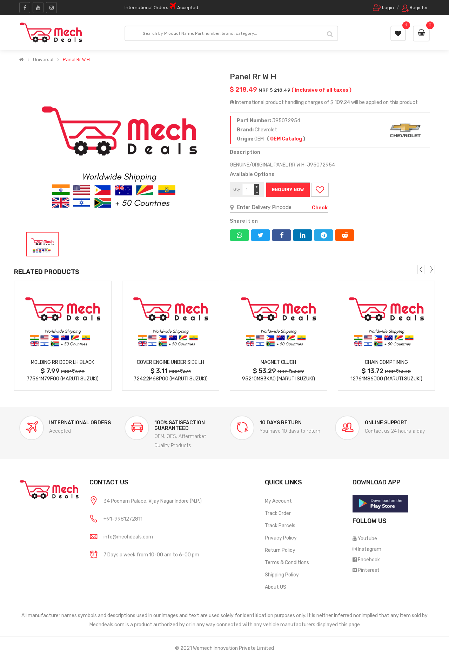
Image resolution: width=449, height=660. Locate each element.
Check (320, 208)
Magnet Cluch (278, 362)
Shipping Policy (282, 575)
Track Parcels (280, 526)
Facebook (369, 560)
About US (275, 587)
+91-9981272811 (122, 519)
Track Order (278, 513)
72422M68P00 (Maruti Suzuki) (171, 379)
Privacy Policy (281, 538)
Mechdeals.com (107, 625)
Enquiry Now (288, 189)
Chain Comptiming (386, 362)
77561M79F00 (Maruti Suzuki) (63, 379)
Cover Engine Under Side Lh (170, 362)
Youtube (367, 539)
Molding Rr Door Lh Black (62, 362)
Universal (43, 59)
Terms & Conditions (287, 563)
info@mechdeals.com (128, 537)
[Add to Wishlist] (320, 190)
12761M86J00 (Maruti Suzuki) (386, 379)
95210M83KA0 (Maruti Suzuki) (278, 379)
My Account (278, 501)
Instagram (369, 549)
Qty (236, 189)
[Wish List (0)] (398, 33)
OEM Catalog (286, 139)
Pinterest (369, 570)
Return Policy (280, 550)
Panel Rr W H (76, 59)
